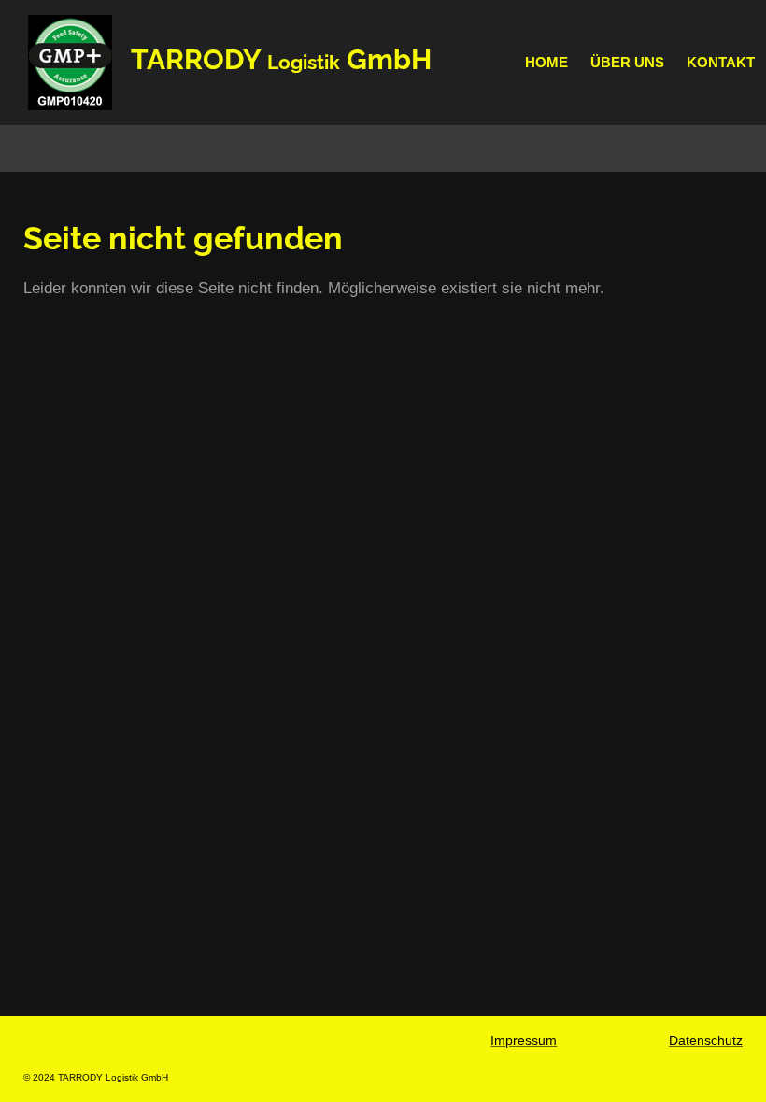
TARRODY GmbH (281, 59)
